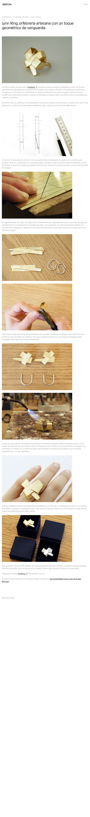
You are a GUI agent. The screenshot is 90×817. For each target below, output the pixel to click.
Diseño (12, 598)
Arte (3, 20)
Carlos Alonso (36, 17)
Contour (31, 87)
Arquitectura (6, 17)
